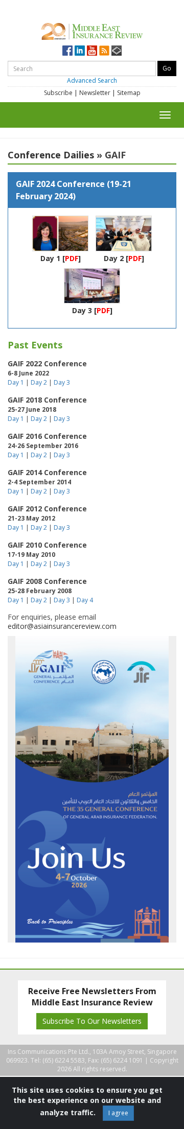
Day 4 (85, 600)
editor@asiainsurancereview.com (62, 626)
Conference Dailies (51, 155)
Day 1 (50, 258)
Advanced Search (92, 80)
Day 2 (114, 258)
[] (71, 258)
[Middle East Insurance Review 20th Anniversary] (92, 29)
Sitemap (129, 92)
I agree (118, 1113)
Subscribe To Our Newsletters (92, 1021)
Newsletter (94, 92)
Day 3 (82, 310)
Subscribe (58, 92)
